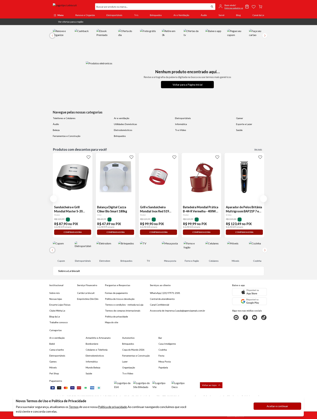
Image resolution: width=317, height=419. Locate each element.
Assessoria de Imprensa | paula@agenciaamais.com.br (177, 310)
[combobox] (152, 6)
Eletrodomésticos (123, 130)
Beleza (56, 130)
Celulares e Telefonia (96, 349)
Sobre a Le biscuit (69, 270)
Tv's (136, 15)
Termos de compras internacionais (122, 310)
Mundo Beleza (93, 367)
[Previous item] (53, 198)
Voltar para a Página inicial (187, 84)
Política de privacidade (112, 407)
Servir (222, 15)
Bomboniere (92, 343)
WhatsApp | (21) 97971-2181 (165, 293)
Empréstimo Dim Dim (87, 298)
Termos (74, 407)
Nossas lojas (55, 298)
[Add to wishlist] (88, 157)
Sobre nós (54, 293)
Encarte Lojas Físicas (59, 304)
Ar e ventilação (121, 118)
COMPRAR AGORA (73, 232)
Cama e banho (56, 349)
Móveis (53, 367)
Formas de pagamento (116, 293)
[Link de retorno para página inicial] (72, 6)
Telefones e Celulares (64, 118)
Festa (161, 355)
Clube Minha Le (57, 310)
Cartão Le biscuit (86, 293)
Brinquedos (156, 15)
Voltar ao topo (209, 385)
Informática (181, 124)
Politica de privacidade (116, 316)
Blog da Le (54, 316)
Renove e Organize (85, 15)
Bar (160, 337)
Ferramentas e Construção (66, 136)
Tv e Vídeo (180, 130)
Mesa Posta (164, 361)
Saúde (239, 130)
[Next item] (265, 35)
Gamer (239, 118)
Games (53, 361)
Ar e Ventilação (181, 15)
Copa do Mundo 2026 (133, 349)
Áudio (204, 15)
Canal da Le (258, 15)
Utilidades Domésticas (125, 124)
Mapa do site (111, 322)
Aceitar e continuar (277, 406)
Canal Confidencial (159, 304)
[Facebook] (245, 317)
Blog (238, 15)
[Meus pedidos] (247, 6)
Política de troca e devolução (120, 298)
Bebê (52, 343)
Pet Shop (54, 373)
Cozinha (162, 349)
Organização (128, 367)
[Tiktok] (264, 317)
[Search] (212, 6)
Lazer (125, 361)
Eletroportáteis (114, 15)
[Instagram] (236, 317)
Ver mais (258, 149)
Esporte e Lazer (244, 124)
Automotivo (128, 337)
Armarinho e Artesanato (98, 337)
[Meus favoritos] (253, 6)
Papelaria (163, 367)
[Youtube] (255, 317)
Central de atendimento (162, 298)
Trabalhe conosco (58, 322)
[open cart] (260, 6)
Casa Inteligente (167, 343)
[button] (68, 22)
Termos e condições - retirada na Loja (124, 304)
